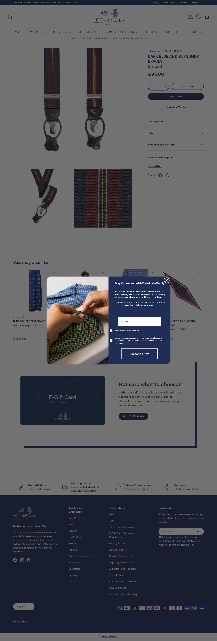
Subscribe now (139, 354)
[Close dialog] (166, 280)
